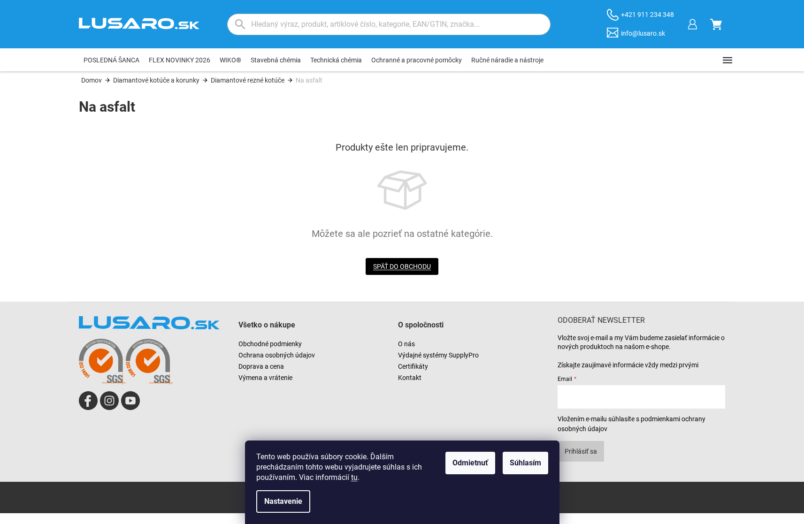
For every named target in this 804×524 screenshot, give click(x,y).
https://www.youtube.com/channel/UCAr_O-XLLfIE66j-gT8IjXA (130, 400)
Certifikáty (413, 366)
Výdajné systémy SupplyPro (438, 355)
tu (354, 477)
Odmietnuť (470, 462)
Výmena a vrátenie (265, 377)
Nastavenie (283, 501)
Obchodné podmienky (270, 344)
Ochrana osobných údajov (276, 355)
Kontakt (409, 377)
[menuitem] (111, 60)
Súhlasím (525, 462)
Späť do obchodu (402, 266)
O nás (406, 344)
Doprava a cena (261, 366)
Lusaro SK (88, 400)
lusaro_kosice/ (109, 400)
